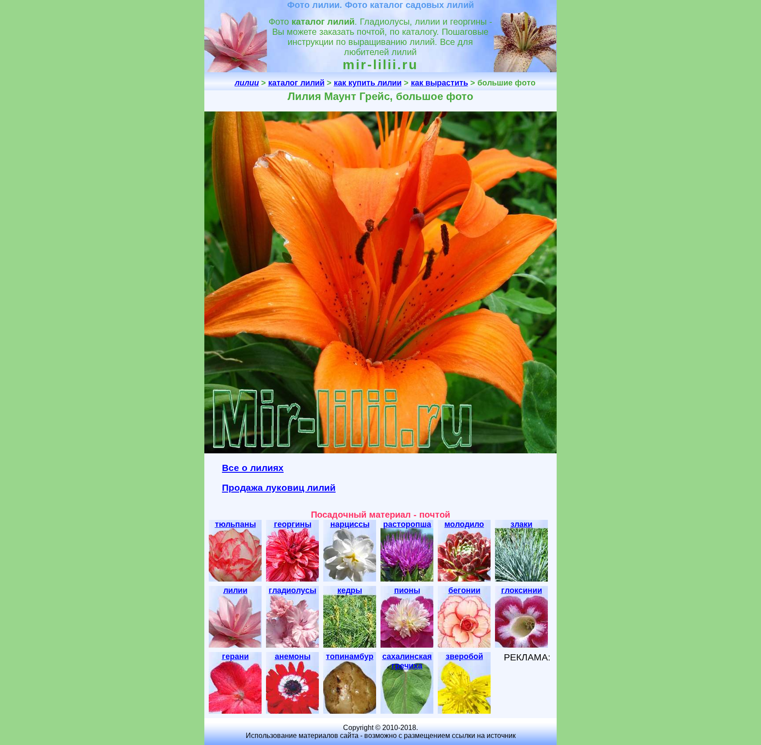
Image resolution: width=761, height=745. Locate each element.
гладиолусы (292, 590)
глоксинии (521, 590)
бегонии (464, 590)
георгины (292, 524)
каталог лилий (296, 82)
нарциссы (349, 524)
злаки (521, 524)
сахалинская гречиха (407, 661)
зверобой (464, 656)
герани (235, 656)
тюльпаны (235, 524)
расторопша (407, 524)
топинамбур (349, 656)
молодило (464, 524)
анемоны (292, 656)
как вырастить (439, 82)
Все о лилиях (253, 468)
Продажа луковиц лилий (279, 487)
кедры (349, 590)
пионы (407, 590)
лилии (235, 590)
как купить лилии (368, 82)
